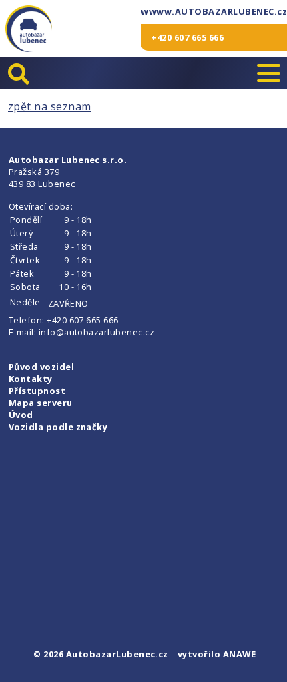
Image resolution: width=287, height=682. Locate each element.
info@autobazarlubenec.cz (97, 332)
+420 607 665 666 (187, 37)
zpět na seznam (49, 106)
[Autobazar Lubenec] (28, 28)
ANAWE (239, 654)
